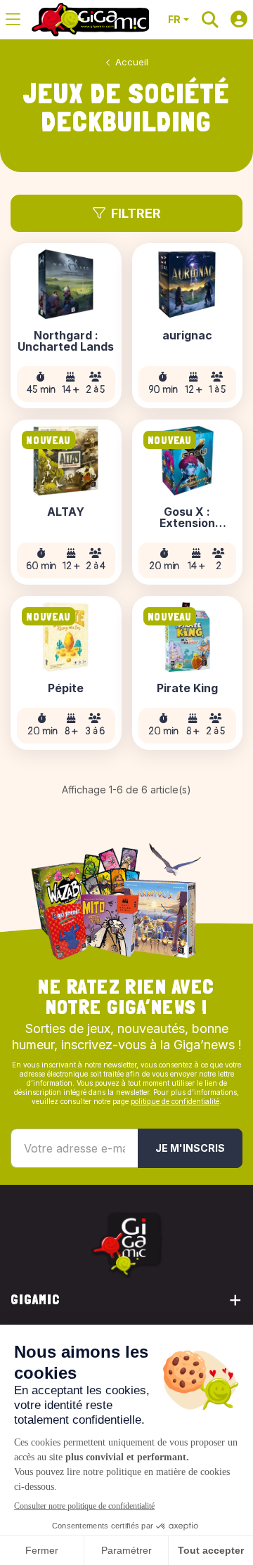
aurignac (187, 336)
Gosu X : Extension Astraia (187, 518)
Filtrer (136, 213)
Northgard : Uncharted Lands (66, 341)
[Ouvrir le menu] (13, 19)
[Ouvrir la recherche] (210, 19)
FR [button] (174, 19)
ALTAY (65, 512)
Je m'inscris (190, 1148)
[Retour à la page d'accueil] (90, 19)
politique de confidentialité (175, 1101)
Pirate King (187, 688)
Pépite (66, 688)
